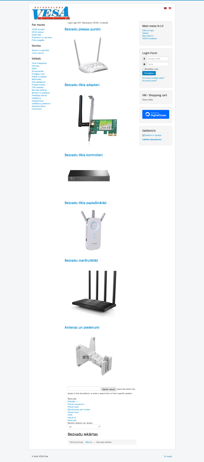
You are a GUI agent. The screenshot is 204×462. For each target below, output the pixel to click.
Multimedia (36, 79)
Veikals (145, 33)
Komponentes (38, 71)
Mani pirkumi (147, 35)
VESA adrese (38, 32)
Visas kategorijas (39, 63)
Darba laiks (37, 34)
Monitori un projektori (41, 92)
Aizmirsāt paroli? (149, 80)
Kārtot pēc (72, 420)
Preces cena (73, 412)
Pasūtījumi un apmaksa (42, 37)
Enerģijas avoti (38, 74)
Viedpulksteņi (37, 100)
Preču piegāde (38, 40)
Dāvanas (35, 65)
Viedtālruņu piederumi (41, 103)
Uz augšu (168, 456)
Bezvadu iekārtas (39, 90)
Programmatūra (38, 84)
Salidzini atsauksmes (152, 139)
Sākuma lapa (148, 30)
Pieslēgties (149, 73)
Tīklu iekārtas (38, 87)
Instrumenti (37, 109)
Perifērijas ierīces (39, 95)
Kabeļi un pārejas (39, 76)
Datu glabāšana (38, 82)
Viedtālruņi (36, 98)
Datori (34, 68)
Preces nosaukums (76, 404)
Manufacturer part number (79, 409)
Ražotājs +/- (73, 401)
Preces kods (73, 406)
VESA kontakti (38, 29)
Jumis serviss (38, 53)
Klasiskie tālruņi (39, 106)
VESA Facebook (149, 38)
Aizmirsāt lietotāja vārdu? (153, 77)
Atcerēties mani (151, 69)
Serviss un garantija (40, 50)
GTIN (70, 414)
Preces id (72, 417)
